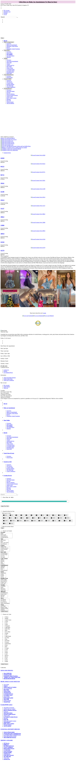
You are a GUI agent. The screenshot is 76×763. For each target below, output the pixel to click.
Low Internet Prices (8, 372)
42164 (2, 242)
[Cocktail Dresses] (6, 537)
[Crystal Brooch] (4, 570)
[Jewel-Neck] (4, 590)
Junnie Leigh (7, 715)
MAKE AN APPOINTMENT (8, 138)
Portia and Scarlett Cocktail (10, 736)
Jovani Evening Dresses (9, 714)
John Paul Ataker (8, 713)
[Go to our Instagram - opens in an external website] (38, 315)
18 (66, 515)
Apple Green (8, 620)
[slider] (68, 501)
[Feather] (3, 575)
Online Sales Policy (8, 379)
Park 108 (6, 719)
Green (6, 621)
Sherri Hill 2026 (8, 673)
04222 (2, 166)
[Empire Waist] (4, 594)
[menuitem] (39, 10)
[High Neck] (4, 588)
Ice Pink (7, 637)
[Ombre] (2, 563)
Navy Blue (7, 631)
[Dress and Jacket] (5, 542)
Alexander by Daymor (9, 707)
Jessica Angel (7, 691)
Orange (7, 648)
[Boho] (5, 541)
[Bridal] (6, 533)
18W (60, 518)
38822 (2, 217)
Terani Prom (7, 701)
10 (43, 515)
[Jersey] (3, 577)
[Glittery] (2, 560)
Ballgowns (6, 744)
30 (34, 518)
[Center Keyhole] (5, 549)
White (6, 661)
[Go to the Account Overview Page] (1, 8)
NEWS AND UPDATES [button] (7, 670)
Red (6, 646)
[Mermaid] (4, 595)
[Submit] (17, 17)
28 (28, 518)
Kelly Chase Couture (9, 723)
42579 (2, 250)
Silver (6, 660)
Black (6, 657)
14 (54, 515)
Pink (6, 639)
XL (5, 523)
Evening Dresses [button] (8, 475)
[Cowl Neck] (4, 586)
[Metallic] (2, 561)
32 (40, 518)
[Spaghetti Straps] (4, 608)
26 (23, 518)
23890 (2, 225)
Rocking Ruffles (8, 752)
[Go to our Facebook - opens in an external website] (27, 315)
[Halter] (4, 587)
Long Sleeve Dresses (9, 755)
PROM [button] (5, 432)
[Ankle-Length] (4, 579)
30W (34, 520)
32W (41, 520)
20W (67, 518)
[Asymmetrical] (4, 581)
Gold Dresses (7, 753)
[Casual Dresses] (6, 536)
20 (5, 518)
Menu (2, 38)
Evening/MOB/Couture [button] (6, 704)
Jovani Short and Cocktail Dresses (12, 733)
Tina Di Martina (7, 726)
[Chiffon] (3, 574)
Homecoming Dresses (9, 748)
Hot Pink (7, 640)
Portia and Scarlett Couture (10, 721)
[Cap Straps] (4, 606)
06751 (2, 175)
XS (55, 520)
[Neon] (2, 562)
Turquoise (7, 626)
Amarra (6, 685)
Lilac (6, 634)
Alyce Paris (6, 684)
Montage (6, 718)
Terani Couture (7, 725)
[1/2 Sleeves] (5, 599)
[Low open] (4, 557)
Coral (6, 649)
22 (11, 518)
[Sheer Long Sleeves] (5, 603)
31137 (2, 208)
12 (49, 515)
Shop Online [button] (7, 420)
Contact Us (6, 370)
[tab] (39, 408)
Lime (6, 623)
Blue (6, 630)
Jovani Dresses (7, 692)
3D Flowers (6, 743)
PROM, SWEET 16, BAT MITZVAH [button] (10, 681)
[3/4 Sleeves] (5, 600)
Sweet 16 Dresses (8, 751)
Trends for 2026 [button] (8, 461)
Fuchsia (7, 642)
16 (60, 515)
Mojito (6, 618)
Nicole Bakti (7, 696)
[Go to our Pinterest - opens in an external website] (49, 315)
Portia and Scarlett (8, 697)
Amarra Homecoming (9, 732)
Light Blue (7, 627)
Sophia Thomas (7, 700)
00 (12, 515)
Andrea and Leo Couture (10, 687)
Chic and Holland (8, 688)
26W (20, 520)
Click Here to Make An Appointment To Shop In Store (38, 2)
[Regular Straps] (4, 607)
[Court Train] (4, 583)
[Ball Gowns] (5, 540)
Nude (6, 652)
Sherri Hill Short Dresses (10, 737)
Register (5, 13)
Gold (6, 654)
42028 (2, 158)
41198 (2, 192)
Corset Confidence (8, 747)
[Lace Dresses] (5, 544)
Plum (6, 645)
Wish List (6, 388)
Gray (6, 658)
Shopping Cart (7, 11)
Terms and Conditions (9, 380)
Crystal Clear (7, 749)
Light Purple (8, 636)
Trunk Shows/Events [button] (9, 453)
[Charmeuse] (3, 573)
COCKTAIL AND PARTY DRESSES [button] (10, 729)
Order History (7, 386)
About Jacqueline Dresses (10, 377)
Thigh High (6, 757)
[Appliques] (4, 566)
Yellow (6, 617)
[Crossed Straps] (4, 554)
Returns (5, 371)
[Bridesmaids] (6, 535)
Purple (6, 633)
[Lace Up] (4, 556)
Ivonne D (6, 711)
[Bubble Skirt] (5, 546)
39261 (2, 183)
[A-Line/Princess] (4, 593)
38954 (2, 233)
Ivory (6, 651)
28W (27, 520)
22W (6, 520)
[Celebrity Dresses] (5, 548)
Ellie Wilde (6, 689)
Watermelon (8, 643)
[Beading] (4, 567)
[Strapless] (4, 610)
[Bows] (4, 569)
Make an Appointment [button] (9, 408)
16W (53, 518)
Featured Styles (7, 152)
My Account (6, 10)
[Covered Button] (4, 553)
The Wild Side (7, 756)
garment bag (7, 759)
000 (6, 515)
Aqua (6, 624)
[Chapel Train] (4, 582)
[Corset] (5, 550)
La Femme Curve (8, 695)
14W (46, 518)
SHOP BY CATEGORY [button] (7, 740)
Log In (5, 14)
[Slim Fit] (4, 596)
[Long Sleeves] (5, 602)
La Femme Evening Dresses (11, 717)
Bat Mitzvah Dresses (9, 745)
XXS (48, 520)
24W (13, 520)
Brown (6, 655)
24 (17, 518)
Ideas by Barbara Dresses (10, 710)
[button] (5, 40)
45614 (2, 200)
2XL (12, 523)
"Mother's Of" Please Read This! (12, 677)
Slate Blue (7, 628)
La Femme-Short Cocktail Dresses (12, 734)
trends (44, 313)
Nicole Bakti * (7, 722)
